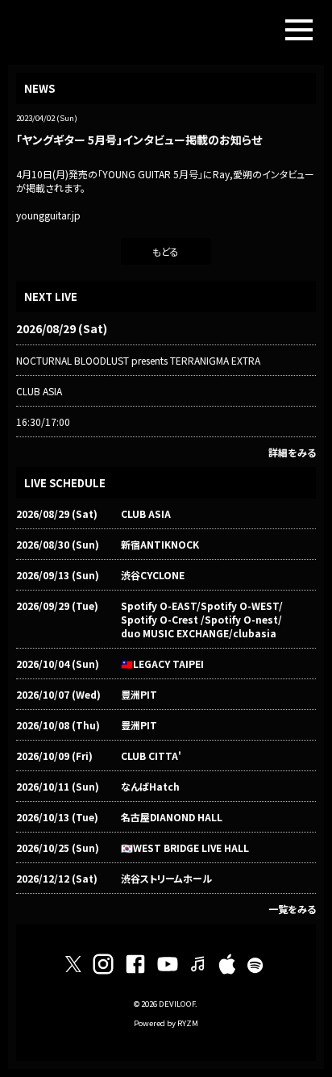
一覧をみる (292, 909)
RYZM (187, 1023)
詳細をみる (292, 452)
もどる (165, 251)
